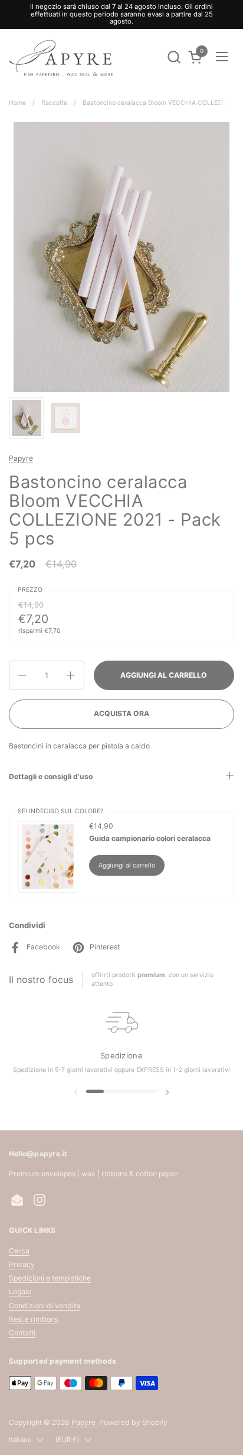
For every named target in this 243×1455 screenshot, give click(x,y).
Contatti (22, 1332)
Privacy (22, 1264)
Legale (20, 1291)
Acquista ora (121, 713)
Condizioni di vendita (44, 1305)
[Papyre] (62, 57)
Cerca (19, 1250)
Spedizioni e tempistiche (50, 1277)
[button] (173, 57)
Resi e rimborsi (34, 1319)
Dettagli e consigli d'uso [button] (51, 776)
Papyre (21, 458)
